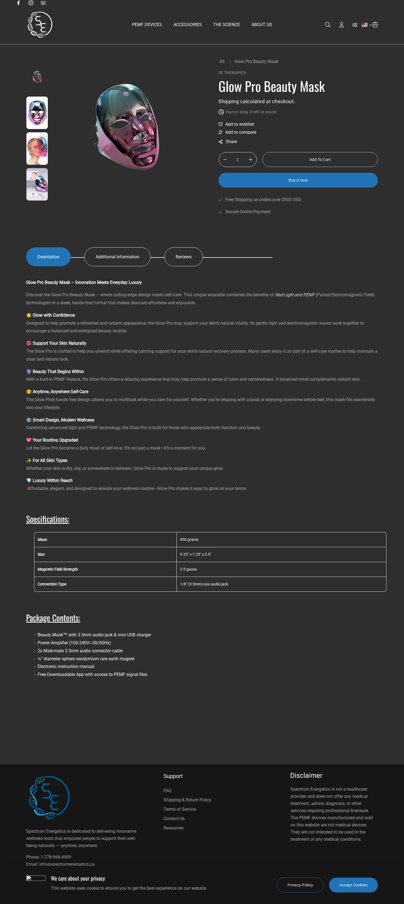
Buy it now (298, 180)
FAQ (167, 790)
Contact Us (174, 818)
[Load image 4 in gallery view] (37, 184)
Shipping (228, 101)
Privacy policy (300, 885)
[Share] (227, 142)
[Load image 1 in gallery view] (37, 77)
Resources (174, 828)
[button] (375, 25)
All (222, 61)
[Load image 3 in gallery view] (37, 148)
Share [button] (227, 142)
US (355, 24)
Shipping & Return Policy (187, 799)
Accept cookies (353, 885)
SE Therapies (232, 72)
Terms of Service (180, 809)
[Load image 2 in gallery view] (37, 113)
